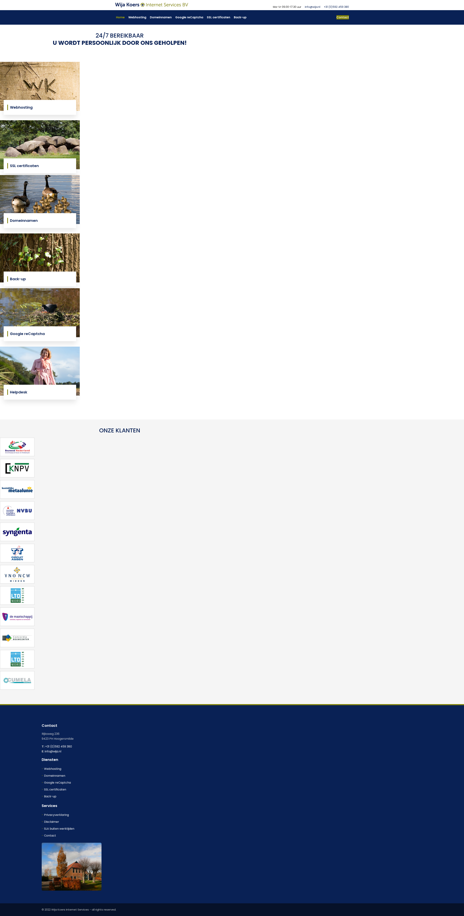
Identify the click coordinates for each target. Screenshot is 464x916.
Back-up (240, 17)
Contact (342, 17)
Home (120, 17)
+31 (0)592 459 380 (336, 7)
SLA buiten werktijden (59, 829)
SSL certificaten (218, 17)
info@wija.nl (312, 7)
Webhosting (137, 17)
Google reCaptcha (189, 17)
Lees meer (20, 107)
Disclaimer (51, 822)
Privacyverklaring (56, 815)
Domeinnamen (161, 17)
